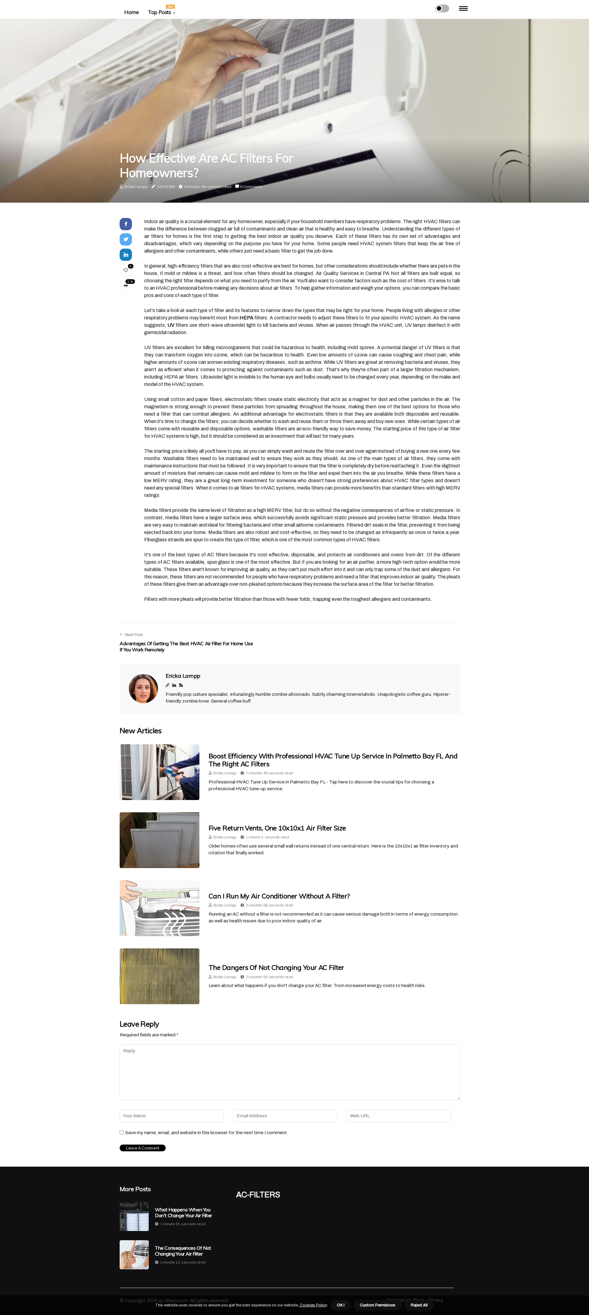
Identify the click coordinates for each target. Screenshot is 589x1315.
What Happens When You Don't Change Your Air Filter (183, 1212)
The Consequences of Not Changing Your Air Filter (183, 1251)
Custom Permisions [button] (377, 1305)
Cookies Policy (313, 1305)
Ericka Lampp (136, 186)
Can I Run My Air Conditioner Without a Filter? (279, 896)
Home (131, 12)
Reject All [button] (419, 1305)
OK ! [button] (341, 1305)
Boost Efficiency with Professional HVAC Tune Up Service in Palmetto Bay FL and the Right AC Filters (333, 760)
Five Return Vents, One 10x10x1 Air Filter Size (277, 828)
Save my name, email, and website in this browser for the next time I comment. (206, 1132)
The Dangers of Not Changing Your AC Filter (276, 967)
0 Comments (251, 186)
